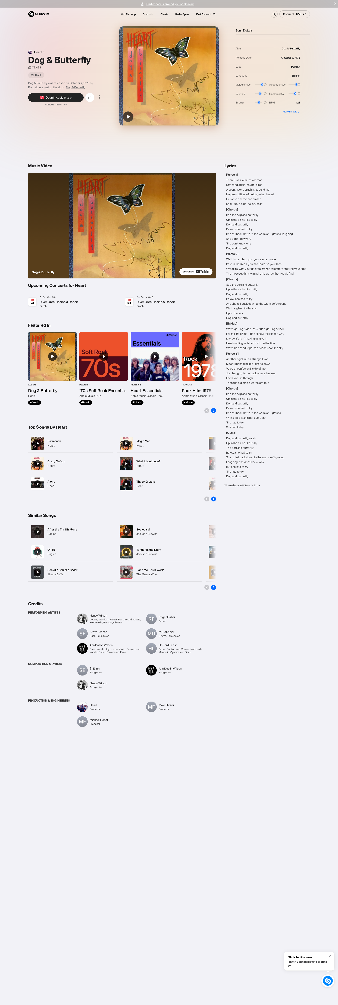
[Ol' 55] (37, 551)
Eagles (52, 534)
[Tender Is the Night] (126, 551)
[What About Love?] (159, 463)
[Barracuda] (70, 443)
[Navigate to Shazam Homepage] (38, 14)
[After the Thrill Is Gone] (37, 531)
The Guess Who (146, 574)
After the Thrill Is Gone (62, 529)
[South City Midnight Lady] (215, 551)
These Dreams (146, 481)
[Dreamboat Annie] (215, 483)
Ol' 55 (51, 549)
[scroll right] (213, 410)
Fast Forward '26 (205, 14)
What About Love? (148, 461)
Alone (51, 481)
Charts (164, 14)
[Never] (215, 463)
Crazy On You (56, 461)
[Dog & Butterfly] (128, 116)
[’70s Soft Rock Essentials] (103, 368)
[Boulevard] (126, 531)
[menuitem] (128, 14)
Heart (51, 445)
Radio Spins (182, 14)
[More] (108, 443)
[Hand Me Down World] (126, 572)
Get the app (128, 14)
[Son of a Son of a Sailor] (37, 572)
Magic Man (143, 441)
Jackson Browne (147, 534)
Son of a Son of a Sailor (62, 570)
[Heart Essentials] (155, 368)
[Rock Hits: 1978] (206, 368)
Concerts (148, 14)
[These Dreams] (159, 484)
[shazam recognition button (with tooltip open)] (328, 981)
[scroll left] (206, 410)
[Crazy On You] (70, 463)
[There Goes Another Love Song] (215, 531)
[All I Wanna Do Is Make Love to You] (215, 443)
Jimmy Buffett (56, 574)
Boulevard (143, 529)
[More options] (99, 97)
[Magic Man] (159, 443)
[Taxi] (215, 572)
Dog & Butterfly (75, 87)
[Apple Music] (34, 402)
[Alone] (70, 484)
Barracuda (54, 441)
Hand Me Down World (150, 570)
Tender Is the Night (148, 549)
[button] (335, 3)
